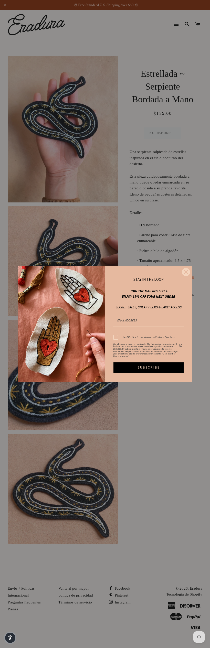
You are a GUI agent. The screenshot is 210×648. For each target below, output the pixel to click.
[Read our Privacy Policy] (181, 345)
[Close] (186, 272)
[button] (10, 638)
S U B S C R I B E (148, 367)
